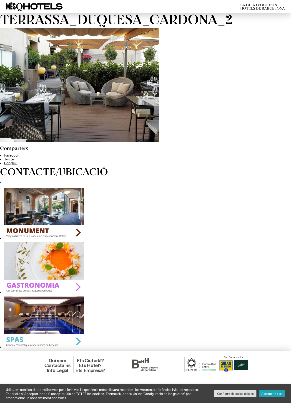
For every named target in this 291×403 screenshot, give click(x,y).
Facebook (11, 155)
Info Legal (57, 370)
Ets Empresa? (90, 370)
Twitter (9, 159)
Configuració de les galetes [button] (235, 394)
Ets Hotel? (90, 365)
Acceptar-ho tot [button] (272, 394)
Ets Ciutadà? (90, 360)
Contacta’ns (57, 365)
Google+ (10, 163)
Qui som (57, 360)
